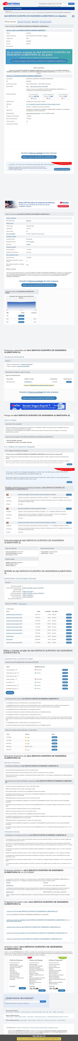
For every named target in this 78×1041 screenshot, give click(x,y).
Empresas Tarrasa (40, 1020)
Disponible (28, 220)
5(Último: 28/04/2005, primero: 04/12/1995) (32, 588)
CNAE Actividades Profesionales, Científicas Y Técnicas (57, 1016)
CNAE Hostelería (30, 1016)
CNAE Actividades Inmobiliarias (20, 1016)
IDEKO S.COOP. (9, 892)
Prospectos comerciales (25, 1012)
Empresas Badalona (23, 1020)
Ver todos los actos (22, 603)
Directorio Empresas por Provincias (28, 12)
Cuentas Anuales (60, 1012)
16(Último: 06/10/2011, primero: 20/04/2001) (33, 593)
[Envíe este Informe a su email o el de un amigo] (73, 16)
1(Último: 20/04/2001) (27, 595)
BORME (54, 1012)
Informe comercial (9, 1012)
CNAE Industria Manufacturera (40, 1016)
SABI (50, 1012)
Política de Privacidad (35, 1027)
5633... (28, 86)
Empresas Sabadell (61, 1020)
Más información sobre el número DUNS (39, 86)
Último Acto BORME (10, 233)
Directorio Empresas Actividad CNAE (13, 12)
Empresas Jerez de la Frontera (51, 1020)
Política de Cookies (43, 1027)
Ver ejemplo (12, 986)
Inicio (10, 11)
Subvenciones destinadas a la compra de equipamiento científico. (32, 508)
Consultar (32, 241)
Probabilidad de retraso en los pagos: (17, 442)
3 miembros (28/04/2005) (23, 366)
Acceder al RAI (45, 1012)
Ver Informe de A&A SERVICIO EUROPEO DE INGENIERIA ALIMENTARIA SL (39, 1039)
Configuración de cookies (53, 1027)
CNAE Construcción (10, 1016)
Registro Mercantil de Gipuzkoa (33, 113)
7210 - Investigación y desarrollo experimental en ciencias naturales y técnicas (43, 104)
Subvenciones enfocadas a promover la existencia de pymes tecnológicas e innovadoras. (37, 494)
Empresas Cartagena (32, 1020)
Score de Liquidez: (12, 440)
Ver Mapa (45, 35)
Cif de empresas (17, 1012)
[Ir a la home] (11, 3)
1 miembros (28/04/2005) (26, 364)
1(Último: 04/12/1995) (27, 591)
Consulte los (38, 385)
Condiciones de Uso (26, 1027)
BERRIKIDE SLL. (10, 885)
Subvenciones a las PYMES (36, 1012)
